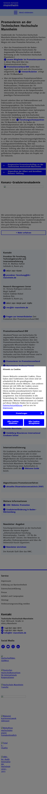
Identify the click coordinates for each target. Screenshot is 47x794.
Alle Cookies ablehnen (12, 422)
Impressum (8, 408)
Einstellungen (21, 413)
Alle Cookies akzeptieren (34, 422)
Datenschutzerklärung (12, 405)
